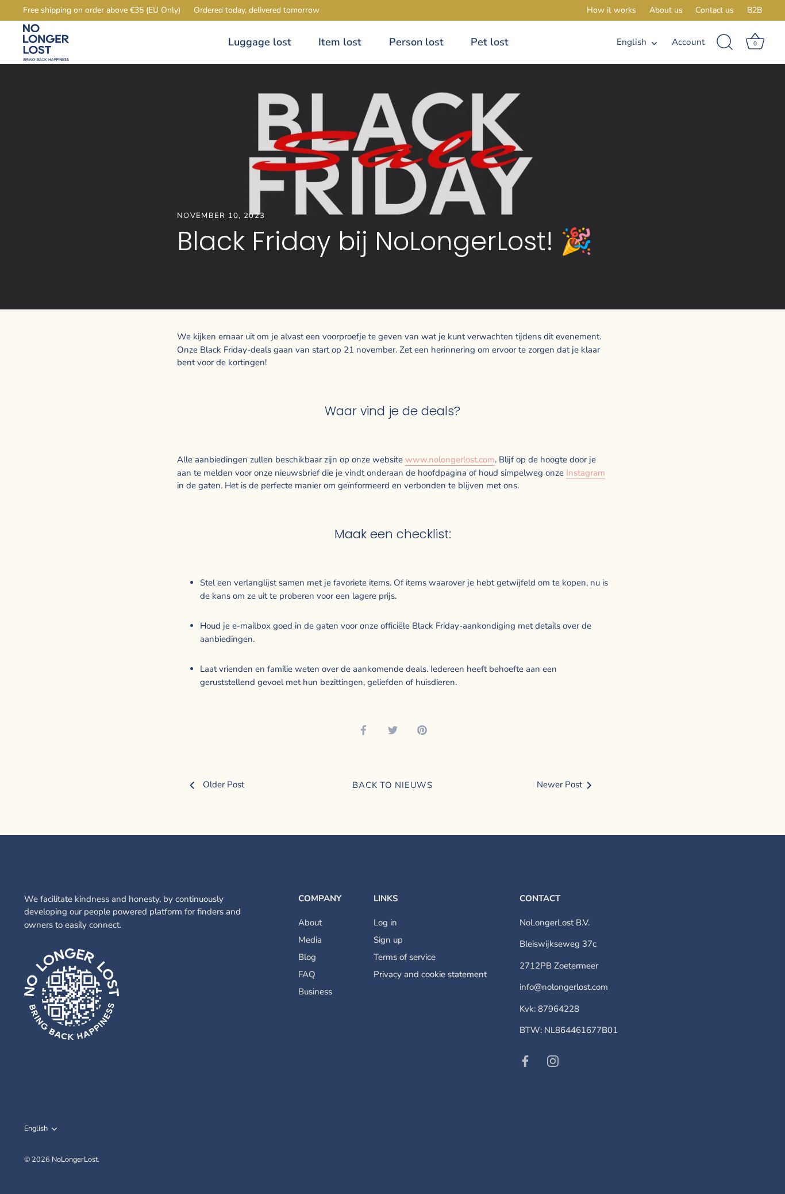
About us (666, 10)
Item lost (339, 42)
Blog (307, 957)
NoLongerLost (75, 1159)
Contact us (714, 10)
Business (315, 991)
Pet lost (490, 42)
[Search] (725, 42)
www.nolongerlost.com (450, 459)
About (310, 922)
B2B (754, 10)
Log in (385, 922)
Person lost (416, 42)
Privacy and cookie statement (430, 974)
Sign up (388, 940)
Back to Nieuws (392, 785)
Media (310, 940)
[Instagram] (553, 1060)
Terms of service (405, 957)
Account (688, 42)
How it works (611, 10)
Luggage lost (259, 42)
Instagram (585, 473)
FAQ (306, 974)
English (632, 42)
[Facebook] (525, 1060)
